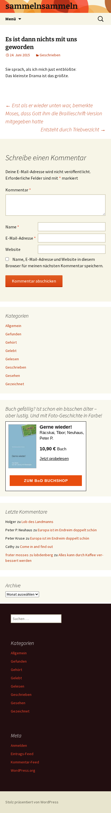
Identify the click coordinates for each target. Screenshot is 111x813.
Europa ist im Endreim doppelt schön (67, 530)
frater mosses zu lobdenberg (29, 554)
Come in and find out (36, 546)
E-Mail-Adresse (20, 238)
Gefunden (13, 334)
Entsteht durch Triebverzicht (73, 129)
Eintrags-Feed (22, 753)
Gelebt (10, 350)
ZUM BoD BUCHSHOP (46, 480)
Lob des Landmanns (37, 521)
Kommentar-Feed (25, 762)
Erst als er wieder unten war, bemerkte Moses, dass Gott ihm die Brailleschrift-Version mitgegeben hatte (53, 113)
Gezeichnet (14, 383)
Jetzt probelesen (54, 458)
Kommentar (18, 189)
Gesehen (12, 375)
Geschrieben (50, 55)
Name (12, 226)
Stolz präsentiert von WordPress (31, 802)
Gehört (11, 342)
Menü (10, 18)
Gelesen (12, 359)
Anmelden (19, 745)
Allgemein (13, 325)
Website (12, 249)
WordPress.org (23, 770)
